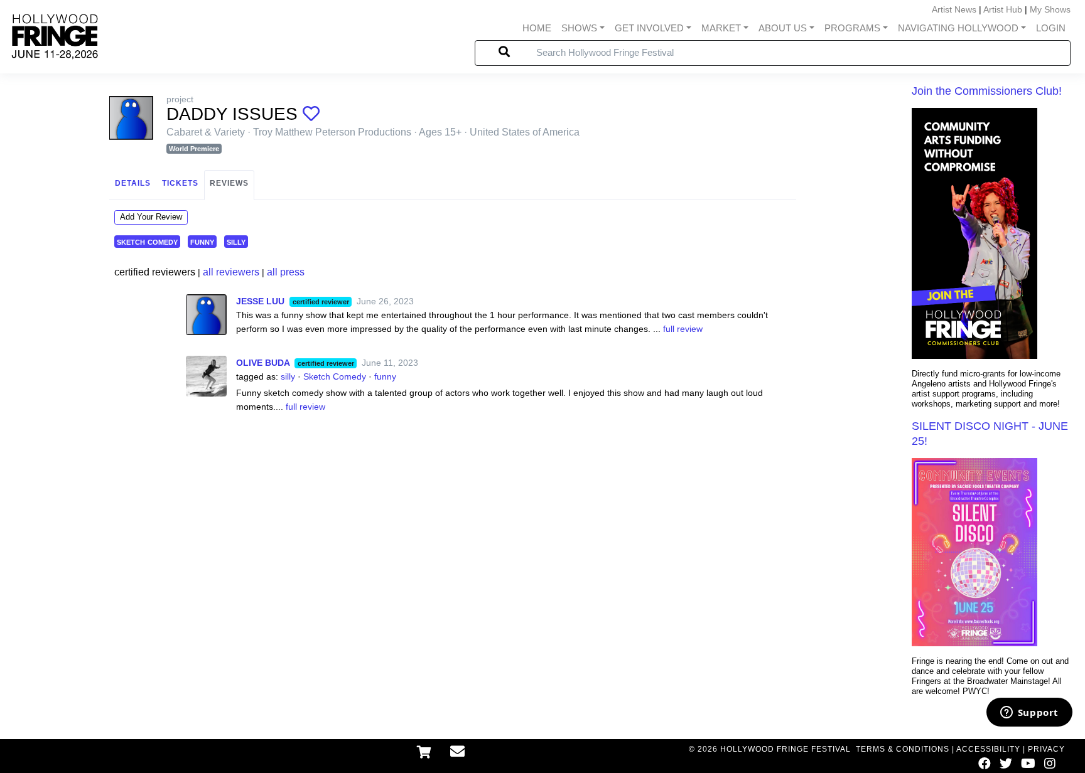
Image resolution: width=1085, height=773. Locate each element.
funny (202, 241)
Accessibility (988, 749)
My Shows (1050, 9)
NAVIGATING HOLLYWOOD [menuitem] (958, 28)
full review (683, 329)
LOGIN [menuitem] (1051, 28)
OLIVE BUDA (262, 363)
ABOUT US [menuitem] (782, 28)
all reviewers (231, 272)
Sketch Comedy (334, 376)
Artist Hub (1002, 9)
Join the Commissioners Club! (987, 91)
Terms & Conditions (902, 749)
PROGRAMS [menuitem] (852, 28)
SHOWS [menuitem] (579, 28)
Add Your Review (151, 216)
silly (236, 241)
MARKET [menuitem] (721, 28)
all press (286, 272)
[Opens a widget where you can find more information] (1029, 713)
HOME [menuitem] (536, 28)
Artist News (954, 9)
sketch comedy (147, 241)
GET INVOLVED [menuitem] (649, 28)
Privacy (1046, 749)
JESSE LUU (260, 301)
